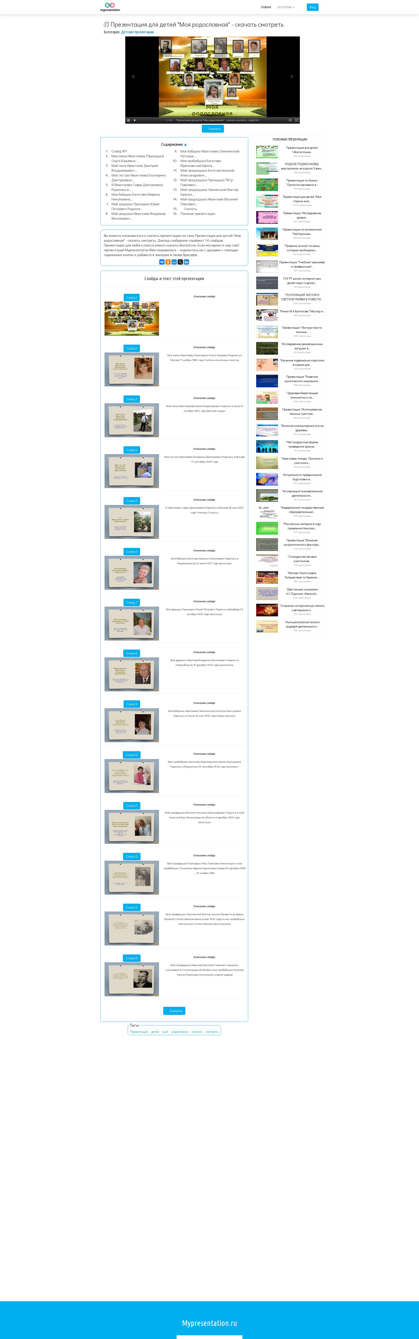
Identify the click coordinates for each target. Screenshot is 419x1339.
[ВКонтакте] (162, 262)
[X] (180, 262)
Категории (285, 7)
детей (155, 1031)
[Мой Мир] (174, 262)
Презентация (139, 1031)
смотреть (212, 1031)
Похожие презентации (197, 213)
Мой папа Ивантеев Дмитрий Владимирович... (135, 168)
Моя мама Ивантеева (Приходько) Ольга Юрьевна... (138, 158)
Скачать (214, 128)
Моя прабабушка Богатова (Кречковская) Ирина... (200, 163)
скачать (197, 1031)
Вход (313, 7)
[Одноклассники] (168, 262)
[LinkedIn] (186, 262)
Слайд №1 (119, 151)
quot (165, 1031)
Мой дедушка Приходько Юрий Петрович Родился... (135, 206)
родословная (180, 1031)
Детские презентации (137, 32)
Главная (266, 7)
